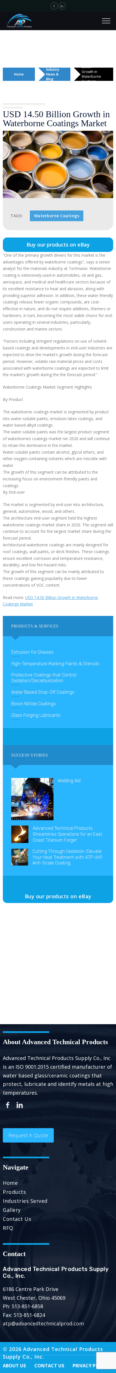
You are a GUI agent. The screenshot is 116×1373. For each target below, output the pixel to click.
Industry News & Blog (52, 74)
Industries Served (25, 1200)
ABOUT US (14, 1366)
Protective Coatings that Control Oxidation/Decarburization (43, 678)
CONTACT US (49, 1366)
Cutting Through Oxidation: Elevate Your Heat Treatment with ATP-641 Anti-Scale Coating (67, 857)
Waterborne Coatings (56, 215)
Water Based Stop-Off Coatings (42, 692)
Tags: (16, 215)
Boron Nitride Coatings (33, 703)
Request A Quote (28, 1135)
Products (14, 1191)
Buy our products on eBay (58, 244)
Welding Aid (69, 780)
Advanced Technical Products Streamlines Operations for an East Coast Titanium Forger (67, 834)
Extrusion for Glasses (32, 652)
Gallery (12, 1209)
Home (19, 74)
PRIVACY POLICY (91, 1366)
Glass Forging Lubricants (36, 715)
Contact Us (17, 1218)
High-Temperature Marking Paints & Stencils (55, 663)
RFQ (8, 1228)
